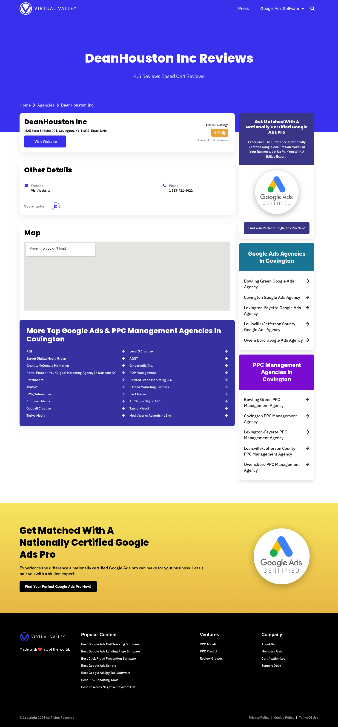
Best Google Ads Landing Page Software (110, 651)
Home (25, 105)
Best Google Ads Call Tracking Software (110, 644)
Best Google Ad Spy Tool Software (106, 673)
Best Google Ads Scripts (98, 666)
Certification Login (274, 658)
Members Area (272, 651)
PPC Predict (208, 651)
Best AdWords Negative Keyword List (108, 687)
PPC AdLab (208, 644)
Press (243, 8)
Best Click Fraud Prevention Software (108, 658)
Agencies (45, 105)
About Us (268, 644)
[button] (312, 8)
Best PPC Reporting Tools (99, 680)
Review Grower (211, 658)
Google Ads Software (279, 8)
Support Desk (271, 666)
